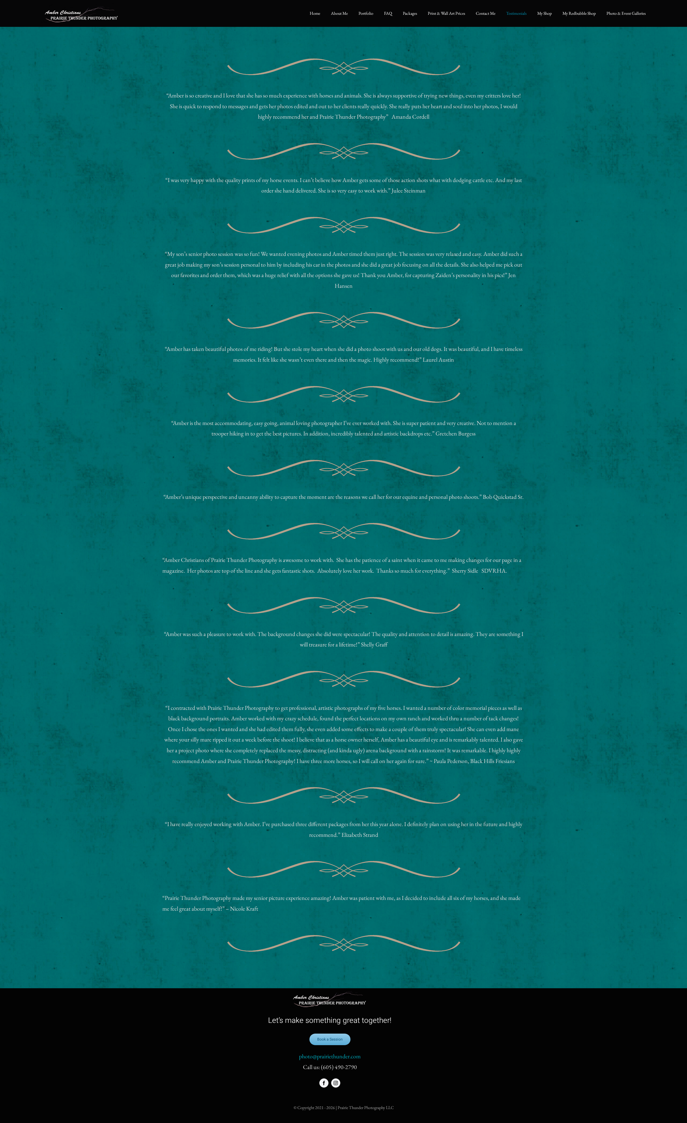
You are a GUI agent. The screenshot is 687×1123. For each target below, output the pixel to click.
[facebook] (323, 1083)
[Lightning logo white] (81, 6)
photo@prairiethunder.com (330, 1056)
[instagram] (335, 1083)
